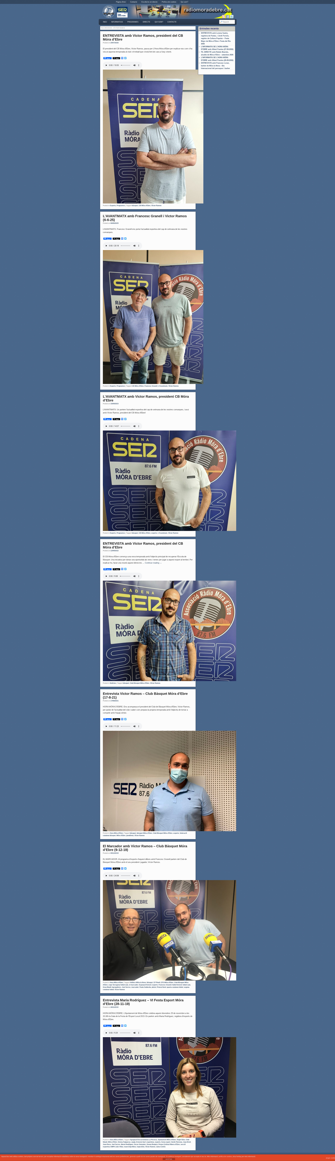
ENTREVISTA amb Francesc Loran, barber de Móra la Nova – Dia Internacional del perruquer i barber (215, 65)
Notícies (113, 683)
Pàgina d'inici (121, 2)
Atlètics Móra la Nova (138, 982)
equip (133, 1142)
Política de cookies (169, 2)
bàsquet (135, 205)
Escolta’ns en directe (149, 2)
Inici (105, 22)
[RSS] (223, 16)
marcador (135, 987)
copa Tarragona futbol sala (118, 985)
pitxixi (154, 987)
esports (154, 533)
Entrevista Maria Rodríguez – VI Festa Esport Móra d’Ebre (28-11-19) (143, 1002)
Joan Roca (107, 1144)
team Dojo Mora (130, 1147)
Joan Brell (187, 1142)
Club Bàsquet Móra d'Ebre (139, 683)
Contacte (133, 2)
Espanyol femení (145, 985)
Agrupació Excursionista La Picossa (143, 1140)
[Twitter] (231, 16)
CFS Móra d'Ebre (167, 982)
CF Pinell (156, 982)
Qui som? (184, 2)
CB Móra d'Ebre (144, 205)
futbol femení (177, 985)
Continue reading (153, 563)
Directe (146, 22)
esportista (150, 1142)
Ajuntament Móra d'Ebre (167, 1140)
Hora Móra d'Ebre (116, 833)
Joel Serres (126, 987)
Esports (113, 205)
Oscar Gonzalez (140, 1144)
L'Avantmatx (163, 386)
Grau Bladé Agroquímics (112, 987)
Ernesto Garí (141, 1142)
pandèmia (130, 835)
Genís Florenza (176, 1142)
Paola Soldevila (145, 987)
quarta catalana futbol (175, 987)
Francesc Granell (150, 386)
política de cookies (225, 1156)
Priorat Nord (161, 987)
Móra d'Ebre (120, 835)
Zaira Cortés (161, 1147)
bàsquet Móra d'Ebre (144, 833)
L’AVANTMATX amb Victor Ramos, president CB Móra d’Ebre (146, 398)
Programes (132, 22)
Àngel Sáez (181, 1140)
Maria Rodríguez (127, 1144)
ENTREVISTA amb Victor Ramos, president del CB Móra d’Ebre (143, 37)
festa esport (165, 1142)
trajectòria (140, 1147)
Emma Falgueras (124, 1142)
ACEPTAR (169, 1159)
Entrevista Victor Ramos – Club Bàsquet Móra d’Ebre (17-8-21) (145, 695)
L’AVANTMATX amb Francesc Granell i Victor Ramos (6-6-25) (145, 218)
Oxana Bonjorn (152, 1144)
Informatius (117, 22)
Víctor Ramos (156, 205)
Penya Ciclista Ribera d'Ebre (169, 1144)
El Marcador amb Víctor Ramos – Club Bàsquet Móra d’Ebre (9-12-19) (145, 848)
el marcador (133, 985)
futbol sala (186, 985)
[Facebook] (227, 16)
